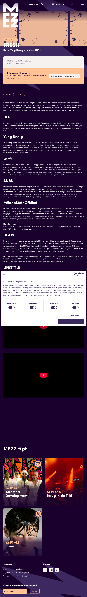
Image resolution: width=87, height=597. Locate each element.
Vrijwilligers (8, 573)
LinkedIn (57, 570)
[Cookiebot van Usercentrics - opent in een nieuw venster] (75, 274)
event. (29, 229)
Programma (33, 4)
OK (71, 322)
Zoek (46, 4)
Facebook (45, 570)
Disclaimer (19, 569)
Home (5, 569)
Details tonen (75, 315)
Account (70, 4)
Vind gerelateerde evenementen (63, 76)
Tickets (57, 4)
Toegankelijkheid (22, 573)
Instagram (51, 570)
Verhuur (6, 576)
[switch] (33, 307)
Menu (82, 4)
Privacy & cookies (22, 576)
